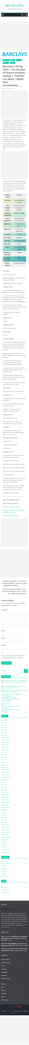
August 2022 (4, 839)
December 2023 (5, 800)
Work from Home (5, 876)
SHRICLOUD (15, 1013)
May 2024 (3, 787)
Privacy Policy (5, 1000)
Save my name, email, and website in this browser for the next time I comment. (13, 657)
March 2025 (4, 762)
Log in (2, 885)
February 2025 (5, 765)
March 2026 (4, 732)
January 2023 (4, 827)
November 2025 (5, 742)
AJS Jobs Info (14, 5)
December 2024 (5, 770)
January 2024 (4, 797)
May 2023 (3, 817)
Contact (3, 990)
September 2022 (5, 837)
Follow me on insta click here (10, 515)
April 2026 (3, 730)
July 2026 (3, 722)
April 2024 (3, 790)
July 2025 (3, 752)
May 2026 (3, 727)
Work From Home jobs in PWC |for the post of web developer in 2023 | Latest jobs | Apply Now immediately (14, 591)
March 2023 (4, 822)
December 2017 (5, 852)
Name (3, 631)
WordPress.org (5, 892)
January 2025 (4, 767)
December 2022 (5, 829)
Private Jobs (5, 62)
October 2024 (4, 775)
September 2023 (5, 807)
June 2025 (3, 755)
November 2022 (5, 832)
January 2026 (4, 737)
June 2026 (3, 725)
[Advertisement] (14, 36)
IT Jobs (13, 60)
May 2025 (3, 757)
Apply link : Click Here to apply (11, 507)
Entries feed (4, 887)
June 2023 (3, 815)
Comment (4, 610)
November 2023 (5, 802)
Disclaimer (4, 993)
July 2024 (3, 782)
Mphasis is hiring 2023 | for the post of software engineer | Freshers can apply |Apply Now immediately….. (15, 583)
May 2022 (3, 847)
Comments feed (5, 890)
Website (3, 645)
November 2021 (5, 849)
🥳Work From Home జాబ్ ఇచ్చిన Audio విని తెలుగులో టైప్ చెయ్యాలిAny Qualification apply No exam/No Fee (14, 682)
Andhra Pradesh (6, 60)
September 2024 (5, 777)
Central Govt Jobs (5, 863)
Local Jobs (19, 60)
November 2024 (5, 772)
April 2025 (3, 760)
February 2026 (5, 735)
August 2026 (4, 720)
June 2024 (3, 785)
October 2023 (4, 805)
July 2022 (3, 842)
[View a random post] (26, 15)
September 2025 (5, 747)
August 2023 (4, 810)
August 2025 (4, 750)
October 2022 (4, 834)
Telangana (12, 62)
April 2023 (3, 819)
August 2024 (4, 780)
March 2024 (4, 792)
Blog (2, 987)
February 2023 (5, 824)
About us (3, 984)
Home (2, 996)
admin (13, 88)
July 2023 (3, 812)
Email (3, 638)
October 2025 (4, 745)
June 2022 (3, 844)
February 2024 (5, 795)
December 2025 (5, 740)
